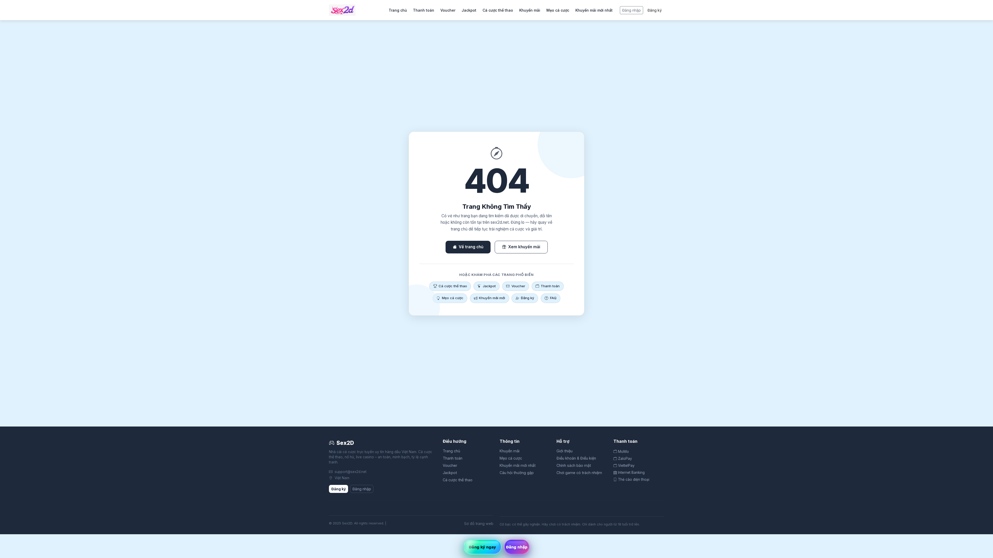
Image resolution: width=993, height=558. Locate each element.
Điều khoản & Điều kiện (576, 458)
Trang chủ (398, 10)
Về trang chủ (471, 246)
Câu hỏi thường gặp (517, 472)
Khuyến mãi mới (492, 298)
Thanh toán (423, 10)
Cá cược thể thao (498, 10)
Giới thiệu (564, 451)
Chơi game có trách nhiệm (579, 472)
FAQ (553, 298)
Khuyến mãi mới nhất (594, 10)
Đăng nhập (631, 10)
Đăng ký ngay (482, 546)
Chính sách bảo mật (573, 465)
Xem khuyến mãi (524, 246)
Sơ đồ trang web (478, 523)
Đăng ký (655, 10)
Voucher (447, 10)
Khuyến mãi (529, 10)
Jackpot (469, 10)
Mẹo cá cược (557, 10)
